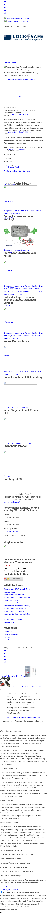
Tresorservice (9, 622)
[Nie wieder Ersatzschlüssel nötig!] (20, 247)
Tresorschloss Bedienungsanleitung (17, 605)
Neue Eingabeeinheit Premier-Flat (22, 411)
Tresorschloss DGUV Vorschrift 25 (17, 589)
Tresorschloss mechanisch (14, 611)
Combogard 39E (13, 479)
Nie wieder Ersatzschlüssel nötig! (20, 254)
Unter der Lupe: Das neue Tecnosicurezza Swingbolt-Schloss (20, 299)
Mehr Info (36, 717)
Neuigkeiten (8, 210)
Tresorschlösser (10, 592)
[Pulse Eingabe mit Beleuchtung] (20, 348)
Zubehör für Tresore (11, 600)
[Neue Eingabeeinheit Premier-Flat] (20, 384)
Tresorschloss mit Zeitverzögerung (17, 597)
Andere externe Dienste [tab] (9, 822)
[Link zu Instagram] (5, 7)
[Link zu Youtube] (5, 10)
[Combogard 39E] (20, 453)
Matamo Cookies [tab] (6, 800)
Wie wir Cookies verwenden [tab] (10, 731)
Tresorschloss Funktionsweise (15, 608)
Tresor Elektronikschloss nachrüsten (17, 614)
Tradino (38, 648)
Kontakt (7, 637)
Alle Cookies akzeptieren (16, 717)
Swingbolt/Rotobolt (16, 446)
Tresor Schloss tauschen (13, 616)
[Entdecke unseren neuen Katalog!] (20, 187)
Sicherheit (25, 250)
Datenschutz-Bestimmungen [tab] (10, 875)
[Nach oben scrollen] (1, 689)
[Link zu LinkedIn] (5, 1)
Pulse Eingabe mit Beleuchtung (23, 377)
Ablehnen (28, 717)
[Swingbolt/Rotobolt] (20, 420)
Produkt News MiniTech (19, 288)
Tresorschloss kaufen (12, 603)
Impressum (8, 631)
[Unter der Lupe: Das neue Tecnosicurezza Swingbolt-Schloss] (20, 262)
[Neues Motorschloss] (20, 309)
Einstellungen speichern (9, 889)
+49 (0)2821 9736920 (11, 531)
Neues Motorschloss (16, 341)
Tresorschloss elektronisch (14, 594)
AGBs (6, 639)
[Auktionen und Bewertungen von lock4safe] (13, 580)
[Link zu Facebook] (4, 4)
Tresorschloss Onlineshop (13, 619)
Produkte (16, 213)
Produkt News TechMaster (21, 291)
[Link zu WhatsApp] (5, 13)
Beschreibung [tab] (9, 115)
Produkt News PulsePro (20, 335)
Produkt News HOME (21, 210)
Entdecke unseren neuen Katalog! (19, 217)
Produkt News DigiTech (22, 286)
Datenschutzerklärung (12, 634)
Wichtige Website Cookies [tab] (10, 768)
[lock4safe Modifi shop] (23, 45)
